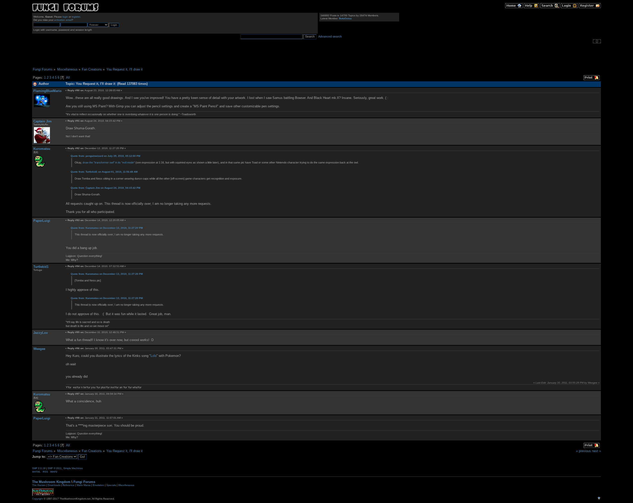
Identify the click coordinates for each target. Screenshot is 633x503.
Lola (154, 356)
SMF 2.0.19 (38, 468)
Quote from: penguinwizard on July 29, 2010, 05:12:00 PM (105, 156)
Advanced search (330, 36)
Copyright (37, 498)
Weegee (39, 349)
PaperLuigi (41, 221)
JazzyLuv (40, 333)
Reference (68, 485)
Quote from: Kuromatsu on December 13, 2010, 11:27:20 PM (107, 228)
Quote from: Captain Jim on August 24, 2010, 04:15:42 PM (105, 187)
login (65, 16)
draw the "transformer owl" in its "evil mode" (109, 162)
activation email (63, 20)
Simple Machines (73, 468)
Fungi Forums (84, 482)
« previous (583, 451)
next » (596, 451)
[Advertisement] (316, 55)
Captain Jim (42, 121)
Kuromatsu (41, 149)
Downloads (54, 485)
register (76, 16)
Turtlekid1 (40, 267)
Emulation (98, 485)
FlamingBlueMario (47, 91)
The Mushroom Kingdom (51, 482)
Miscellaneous (126, 485)
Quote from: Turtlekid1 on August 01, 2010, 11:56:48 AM (104, 171)
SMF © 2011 (55, 468)
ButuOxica (345, 18)
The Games (38, 485)
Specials (111, 485)
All (68, 77)
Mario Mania (83, 485)
